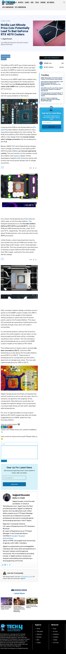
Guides (27, 2)
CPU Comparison (20, 7)
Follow (61, 67)
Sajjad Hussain (7, 39)
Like (62, 63)
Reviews (20, 2)
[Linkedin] (3, 565)
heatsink (16, 156)
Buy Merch (50, 2)
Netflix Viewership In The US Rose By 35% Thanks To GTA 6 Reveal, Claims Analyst (52, 78)
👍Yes (4, 427)
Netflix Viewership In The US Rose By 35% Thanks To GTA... (6, 608)
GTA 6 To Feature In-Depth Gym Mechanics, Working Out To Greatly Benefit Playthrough (50, 100)
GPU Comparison (7, 7)
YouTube (56, 642)
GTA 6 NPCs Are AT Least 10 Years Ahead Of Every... (31, 606)
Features (39, 634)
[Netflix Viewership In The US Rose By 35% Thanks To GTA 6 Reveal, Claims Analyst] (6, 601)
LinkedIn (55, 637)
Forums (43, 2)
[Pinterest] (5, 565)
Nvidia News (18, 590)
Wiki (32, 2)
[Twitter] (28, 57)
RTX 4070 (24, 590)
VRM (30, 219)
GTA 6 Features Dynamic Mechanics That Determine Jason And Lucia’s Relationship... (19, 609)
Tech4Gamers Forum (26, 576)
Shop (54, 628)
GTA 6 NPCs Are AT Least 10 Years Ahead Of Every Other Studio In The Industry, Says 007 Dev (52, 89)
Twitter (55, 640)
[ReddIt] (35, 57)
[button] (64, 2)
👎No (10, 427)
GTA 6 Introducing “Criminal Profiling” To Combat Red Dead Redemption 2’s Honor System (52, 94)
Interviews (40, 631)
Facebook (56, 634)
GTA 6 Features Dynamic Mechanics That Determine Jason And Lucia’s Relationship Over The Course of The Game (52, 83)
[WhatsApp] (31, 57)
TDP (13, 146)
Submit (4, 461)
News (4, 2)
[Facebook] (24, 57)
